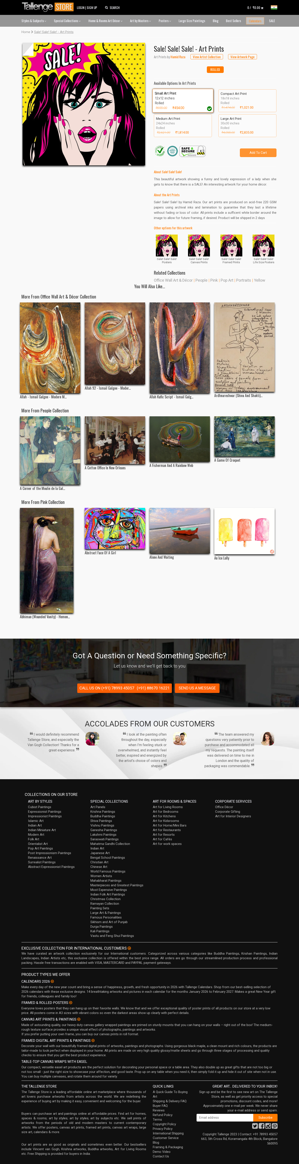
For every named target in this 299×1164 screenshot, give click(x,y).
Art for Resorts (164, 835)
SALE (272, 20)
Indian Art (35, 825)
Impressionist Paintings (45, 816)
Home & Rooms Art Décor (104, 20)
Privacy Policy (162, 1129)
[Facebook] (261, 1127)
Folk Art (33, 839)
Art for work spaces (167, 844)
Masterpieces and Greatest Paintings (116, 885)
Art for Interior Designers (233, 816)
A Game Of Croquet (227, 460)
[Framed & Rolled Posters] (70, 1002)
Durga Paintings (101, 927)
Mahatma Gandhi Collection (110, 844)
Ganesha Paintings (103, 830)
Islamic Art (36, 821)
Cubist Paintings (39, 807)
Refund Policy (162, 1115)
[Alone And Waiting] (180, 530)
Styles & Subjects (32, 20)
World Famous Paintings (107, 871)
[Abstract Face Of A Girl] (115, 528)
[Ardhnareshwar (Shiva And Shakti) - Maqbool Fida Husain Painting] (244, 347)
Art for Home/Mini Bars (169, 825)
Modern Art (36, 835)
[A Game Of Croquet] (244, 436)
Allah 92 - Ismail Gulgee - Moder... (108, 388)
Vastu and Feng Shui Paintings (112, 936)
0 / (253, 7)
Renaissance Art (40, 858)
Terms (157, 1120)
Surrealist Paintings (42, 862)
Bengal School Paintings (107, 858)
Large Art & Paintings (105, 913)
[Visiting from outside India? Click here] (129, 948)
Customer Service (166, 1138)
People (201, 280)
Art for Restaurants (167, 830)
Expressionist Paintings (44, 812)
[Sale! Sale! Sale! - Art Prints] (84, 104)
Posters (164, 20)
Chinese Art (98, 867)
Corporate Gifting (227, 812)
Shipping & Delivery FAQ (169, 1101)
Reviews (159, 1110)
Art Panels (97, 807)
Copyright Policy (164, 1124)
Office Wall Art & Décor (173, 280)
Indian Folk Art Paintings (107, 894)
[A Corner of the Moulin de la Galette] (50, 450)
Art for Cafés (162, 839)
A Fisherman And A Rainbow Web (171, 465)
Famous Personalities (106, 917)
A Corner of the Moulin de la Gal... (42, 488)
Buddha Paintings (102, 816)
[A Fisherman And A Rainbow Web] (180, 439)
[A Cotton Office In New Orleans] (115, 440)
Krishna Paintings (102, 812)
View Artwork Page (242, 56)
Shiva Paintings (101, 821)
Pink (214, 280)
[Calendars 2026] (52, 981)
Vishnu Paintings (102, 825)
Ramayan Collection (104, 904)
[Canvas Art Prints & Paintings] (78, 1019)
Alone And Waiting (162, 557)
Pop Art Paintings (40, 848)
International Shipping (168, 1133)
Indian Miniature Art (42, 830)
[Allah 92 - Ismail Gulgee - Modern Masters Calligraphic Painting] (115, 343)
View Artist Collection (207, 56)
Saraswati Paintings (104, 839)
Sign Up (92, 7)
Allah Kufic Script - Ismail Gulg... (171, 397)
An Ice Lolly (221, 558)
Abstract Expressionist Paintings (51, 867)
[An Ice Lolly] (244, 531)
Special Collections (66, 20)
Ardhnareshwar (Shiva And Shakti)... (238, 396)
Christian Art (99, 862)
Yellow (259, 280)
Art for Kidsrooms (166, 821)
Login (80, 7)
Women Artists (101, 876)
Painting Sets (99, 908)
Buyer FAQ (160, 1106)
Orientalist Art (38, 844)
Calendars (255, 20)
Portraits (243, 280)
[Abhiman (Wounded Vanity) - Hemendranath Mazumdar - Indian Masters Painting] (50, 560)
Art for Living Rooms (168, 807)
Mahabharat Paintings (105, 881)
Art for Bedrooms (165, 812)
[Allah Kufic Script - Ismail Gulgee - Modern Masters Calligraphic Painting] (180, 347)
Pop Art (227, 280)
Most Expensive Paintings (108, 890)
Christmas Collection (105, 899)
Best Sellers (233, 20)
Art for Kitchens (164, 816)
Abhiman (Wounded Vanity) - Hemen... (45, 617)
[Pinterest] (275, 1127)
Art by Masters (139, 20)
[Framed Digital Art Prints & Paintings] (93, 1040)
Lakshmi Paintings (103, 835)
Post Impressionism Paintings (49, 853)
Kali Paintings (99, 931)
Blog (215, 20)
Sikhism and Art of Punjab (109, 922)
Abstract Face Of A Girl (100, 553)
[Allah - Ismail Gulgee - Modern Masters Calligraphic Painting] (50, 347)
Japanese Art (100, 853)
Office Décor (224, 807)
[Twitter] (255, 1127)
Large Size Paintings (192, 20)
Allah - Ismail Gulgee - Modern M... (43, 397)
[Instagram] (268, 1127)
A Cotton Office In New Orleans (105, 468)
